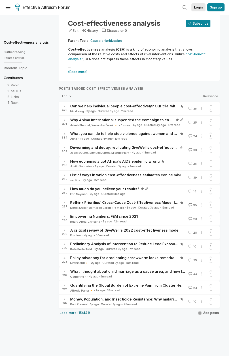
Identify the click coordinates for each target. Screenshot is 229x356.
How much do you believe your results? (104, 189)
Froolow (75, 235)
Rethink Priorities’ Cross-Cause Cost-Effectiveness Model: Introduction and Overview (145, 202)
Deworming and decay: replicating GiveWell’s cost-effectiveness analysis (135, 147)
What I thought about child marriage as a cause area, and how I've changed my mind (144, 271)
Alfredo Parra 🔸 (81, 290)
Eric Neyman (78, 194)
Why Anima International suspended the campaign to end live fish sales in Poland (141, 120)
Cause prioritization (106, 41)
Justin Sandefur (81, 166)
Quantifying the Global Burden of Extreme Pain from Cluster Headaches (133, 285)
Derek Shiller (78, 207)
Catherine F (78, 276)
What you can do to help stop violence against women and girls (125, 133)
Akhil (73, 139)
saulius (16, 91)
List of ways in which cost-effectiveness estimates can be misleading (131, 175)
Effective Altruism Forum (46, 7)
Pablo (15, 85)
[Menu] (8, 7)
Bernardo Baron (100, 207)
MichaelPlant (120, 152)
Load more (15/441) (75, 313)
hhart (74, 221)
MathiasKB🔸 (79, 263)
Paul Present (79, 304)
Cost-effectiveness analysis (26, 42)
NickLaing (77, 111)
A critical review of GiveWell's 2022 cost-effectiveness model (124, 230)
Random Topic (15, 68)
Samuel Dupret (99, 152)
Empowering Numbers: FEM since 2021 (104, 216)
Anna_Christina (89, 221)
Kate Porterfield (81, 249)
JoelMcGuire (79, 152)
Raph (15, 102)
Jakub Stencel (80, 125)
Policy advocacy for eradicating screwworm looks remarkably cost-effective (138, 258)
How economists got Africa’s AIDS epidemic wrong (115, 161)
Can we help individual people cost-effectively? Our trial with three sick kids (137, 106)
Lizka (15, 97)
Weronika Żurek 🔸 (104, 125)
